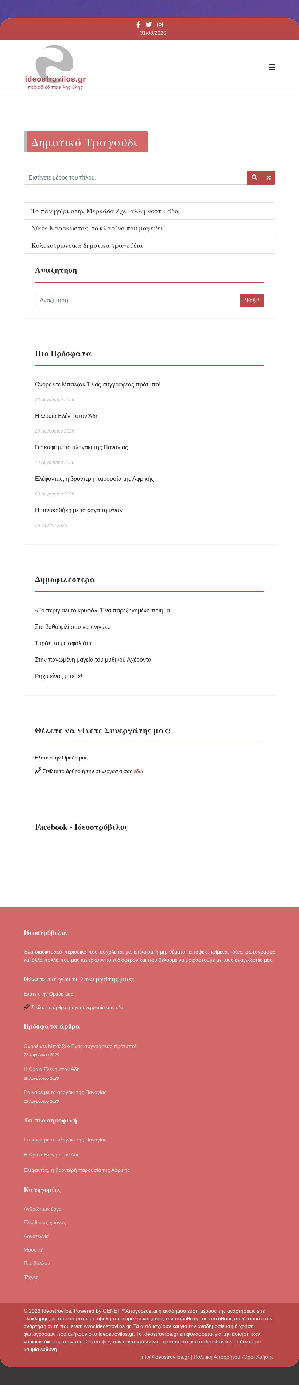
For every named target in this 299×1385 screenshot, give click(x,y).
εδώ (138, 771)
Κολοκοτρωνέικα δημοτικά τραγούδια (87, 245)
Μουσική (34, 1250)
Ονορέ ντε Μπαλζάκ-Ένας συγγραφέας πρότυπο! (97, 391)
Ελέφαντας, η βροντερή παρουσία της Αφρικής (94, 486)
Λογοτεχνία (36, 1236)
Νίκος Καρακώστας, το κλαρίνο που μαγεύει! (98, 227)
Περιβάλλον (37, 1263)
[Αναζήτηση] (254, 178)
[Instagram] (160, 25)
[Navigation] (272, 67)
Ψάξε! (252, 300)
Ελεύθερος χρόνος (45, 1222)
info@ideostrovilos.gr (165, 1357)
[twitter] (148, 25)
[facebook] (138, 25)
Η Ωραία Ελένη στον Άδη (67, 423)
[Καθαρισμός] (268, 178)
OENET (112, 1311)
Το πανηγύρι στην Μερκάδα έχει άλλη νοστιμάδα (105, 210)
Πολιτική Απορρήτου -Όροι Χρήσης (234, 1357)
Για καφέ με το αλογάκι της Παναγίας (81, 454)
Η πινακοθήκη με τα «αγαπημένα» (79, 517)
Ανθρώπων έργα (43, 1209)
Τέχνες (31, 1277)
